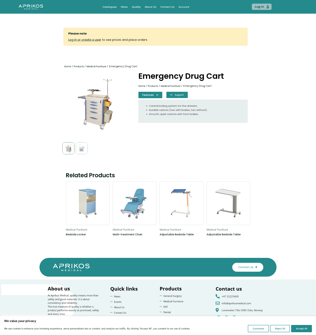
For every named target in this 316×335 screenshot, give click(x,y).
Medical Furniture (96, 66)
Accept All (301, 328)
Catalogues (110, 6)
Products (79, 66)
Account (184, 6)
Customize (258, 328)
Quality (136, 6)
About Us (150, 6)
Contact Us (167, 6)
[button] (150, 95)
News (124, 6)
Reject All (280, 328)
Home (67, 66)
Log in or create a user (84, 40)
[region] (158, 325)
